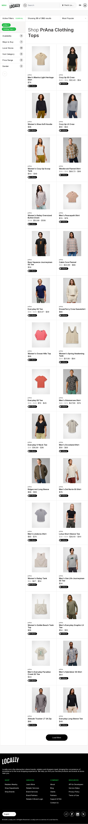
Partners (53, 795)
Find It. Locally (69, 5)
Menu (4, 5)
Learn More (30, 784)
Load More (56, 738)
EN (80, 5)
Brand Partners (31, 795)
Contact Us (54, 803)
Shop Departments (12, 788)
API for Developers (76, 784)
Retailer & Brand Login (34, 799)
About (52, 784)
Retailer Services (32, 788)
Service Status (74, 788)
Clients (52, 792)
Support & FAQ (55, 799)
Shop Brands (10, 792)
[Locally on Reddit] (66, 814)
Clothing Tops (8, 29)
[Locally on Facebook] (72, 814)
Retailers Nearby (11, 784)
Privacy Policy (74, 792)
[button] (12, 36)
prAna (5, 25)
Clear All (19, 18)
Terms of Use (74, 795)
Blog (52, 788)
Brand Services (32, 792)
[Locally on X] (83, 814)
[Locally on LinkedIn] (77, 814)
